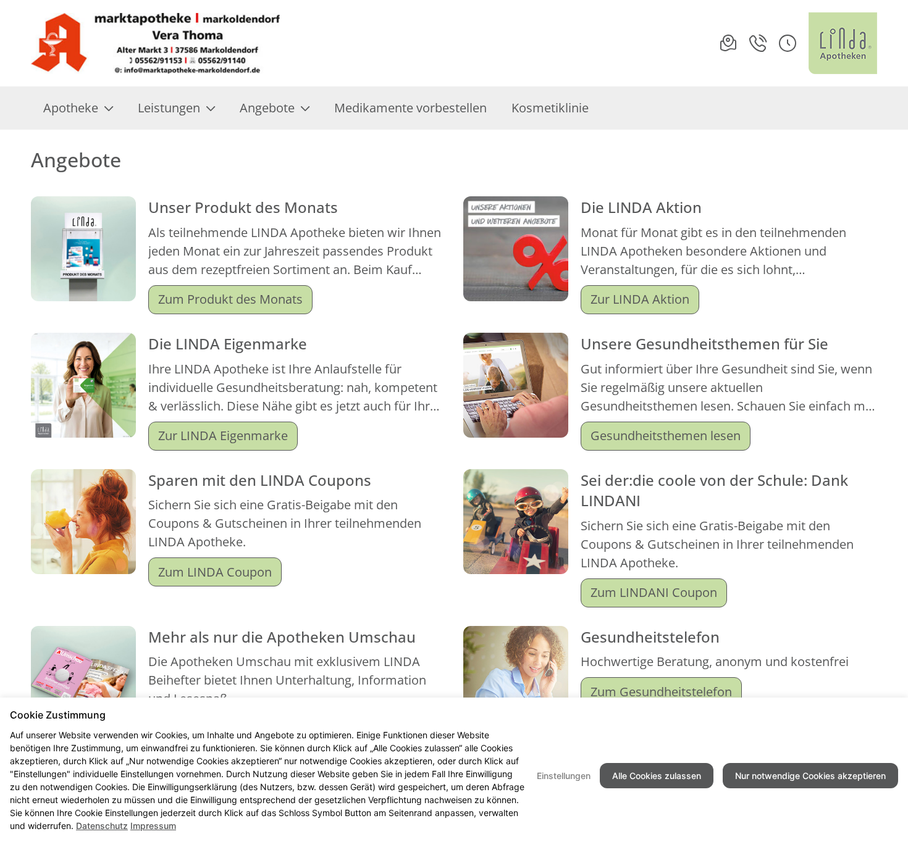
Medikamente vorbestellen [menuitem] (410, 107)
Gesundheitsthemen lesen (666, 435)
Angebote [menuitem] (267, 107)
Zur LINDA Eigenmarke (223, 435)
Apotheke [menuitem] (70, 107)
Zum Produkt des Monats (230, 299)
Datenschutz (102, 825)
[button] (787, 43)
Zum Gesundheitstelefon (661, 691)
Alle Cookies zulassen (656, 775)
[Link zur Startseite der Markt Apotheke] (157, 43)
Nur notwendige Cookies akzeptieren (810, 775)
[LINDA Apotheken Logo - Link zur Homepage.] (843, 43)
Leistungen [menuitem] (169, 107)
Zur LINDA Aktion (640, 299)
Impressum (153, 825)
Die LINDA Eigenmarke (227, 343)
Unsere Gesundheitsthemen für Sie (704, 343)
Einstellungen (564, 775)
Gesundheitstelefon (650, 637)
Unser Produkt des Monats (243, 207)
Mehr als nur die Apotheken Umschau (282, 637)
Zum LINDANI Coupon (654, 592)
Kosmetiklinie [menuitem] (550, 107)
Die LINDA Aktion (641, 207)
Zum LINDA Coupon (215, 572)
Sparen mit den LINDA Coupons (259, 480)
